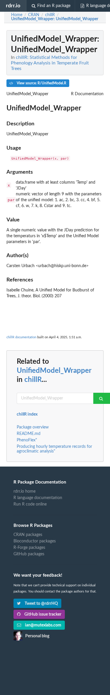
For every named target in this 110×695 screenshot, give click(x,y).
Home (16, 15)
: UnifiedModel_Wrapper (54, 19)
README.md (28, 434)
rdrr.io (13, 5)
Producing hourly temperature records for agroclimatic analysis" (54, 449)
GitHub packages (28, 554)
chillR (33, 379)
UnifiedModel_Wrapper (54, 370)
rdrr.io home (24, 491)
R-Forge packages (29, 548)
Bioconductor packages (34, 541)
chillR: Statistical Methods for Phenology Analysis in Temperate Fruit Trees (50, 63)
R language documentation (37, 498)
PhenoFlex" (27, 440)
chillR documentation (21, 337)
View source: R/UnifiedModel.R (41, 83)
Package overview (33, 427)
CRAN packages (27, 535)
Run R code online (30, 504)
